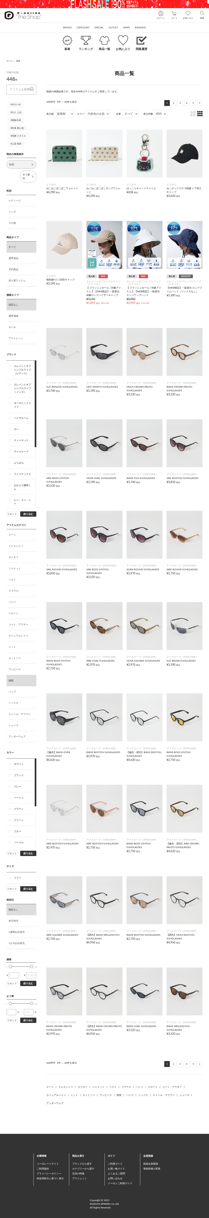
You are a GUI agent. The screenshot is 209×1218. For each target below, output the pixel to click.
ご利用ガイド (115, 1164)
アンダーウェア (17, 736)
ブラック (19, 775)
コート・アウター (18, 624)
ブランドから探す (82, 1164)
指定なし (13, 304)
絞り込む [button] (28, 514)
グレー (17, 786)
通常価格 (13, 316)
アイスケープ (21, 451)
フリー (17, 878)
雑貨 (18, 61)
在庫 (118, 114)
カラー (80, 114)
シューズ (13, 725)
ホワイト (19, 764)
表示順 (50, 114)
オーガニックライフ (22, 405)
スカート (13, 613)
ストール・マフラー (20, 714)
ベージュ (19, 798)
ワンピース (15, 669)
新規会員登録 (150, 1164)
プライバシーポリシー (49, 1173)
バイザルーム (21, 418)
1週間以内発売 (17, 932)
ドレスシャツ (16, 546)
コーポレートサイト (48, 1164)
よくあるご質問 (116, 1173)
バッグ (12, 692)
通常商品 (13, 258)
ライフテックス (22, 474)
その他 (12, 223)
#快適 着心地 (17, 128)
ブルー (17, 831)
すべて (12, 247)
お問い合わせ (115, 1178)
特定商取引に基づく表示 (50, 1178)
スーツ (12, 535)
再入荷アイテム (17, 280)
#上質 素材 (16, 144)
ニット (12, 647)
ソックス (13, 703)
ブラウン (19, 809)
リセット (12, 514)
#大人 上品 (16, 112)
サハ (16, 429)
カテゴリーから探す (83, 1168)
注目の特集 (78, 1173)
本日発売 (13, 921)
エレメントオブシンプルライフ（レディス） (22, 370)
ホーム (10, 61)
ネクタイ (13, 557)
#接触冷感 (16, 120)
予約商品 (13, 269)
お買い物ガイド (116, 1168)
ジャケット (15, 568)
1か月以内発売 (17, 943)
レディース (15, 200)
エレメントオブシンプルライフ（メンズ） (22, 388)
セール (12, 327)
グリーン (19, 820)
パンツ (12, 602)
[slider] (10, 966)
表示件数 (148, 114)
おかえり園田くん (22, 487)
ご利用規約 (43, 1168)
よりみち (19, 463)
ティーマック (21, 440)
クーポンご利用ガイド (120, 1183)
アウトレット (16, 338)
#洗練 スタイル (18, 136)
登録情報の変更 (151, 1168)
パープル (19, 842)
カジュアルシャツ (18, 635)
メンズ (12, 212)
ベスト (12, 579)
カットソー (15, 658)
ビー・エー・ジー (22, 502)
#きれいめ (16, 104)
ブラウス (13, 591)
